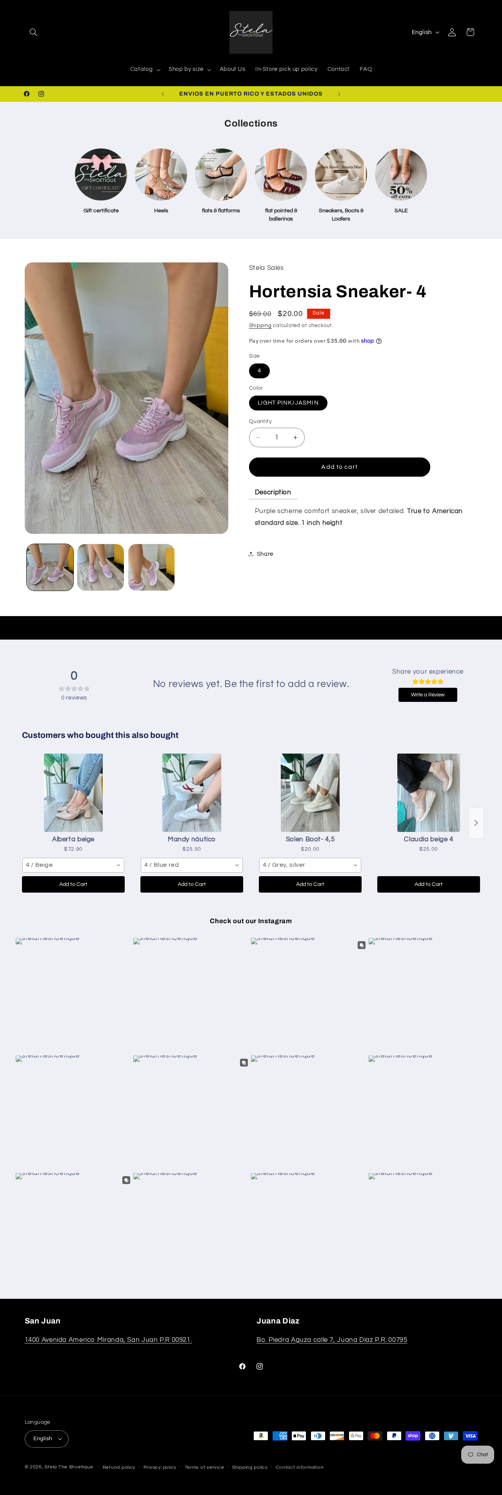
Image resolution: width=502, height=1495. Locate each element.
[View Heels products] (161, 174)
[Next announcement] (339, 94)
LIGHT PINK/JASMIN (288, 402)
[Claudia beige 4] (429, 793)
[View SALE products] (401, 174)
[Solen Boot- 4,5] (310, 793)
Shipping (260, 325)
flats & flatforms (221, 210)
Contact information (300, 1467)
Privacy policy (160, 1467)
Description (273, 492)
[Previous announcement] (162, 94)
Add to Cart (73, 884)
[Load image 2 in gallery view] (100, 567)
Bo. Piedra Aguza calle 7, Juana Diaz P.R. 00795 (331, 1339)
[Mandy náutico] (192, 793)
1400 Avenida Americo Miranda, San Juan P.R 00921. (108, 1339)
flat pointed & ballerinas (281, 215)
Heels (161, 210)
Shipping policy (250, 1467)
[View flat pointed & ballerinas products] (281, 174)
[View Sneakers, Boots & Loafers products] (341, 174)
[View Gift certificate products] (101, 174)
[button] (34, 32)
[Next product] (476, 823)
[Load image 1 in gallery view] (50, 567)
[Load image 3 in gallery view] (151, 567)
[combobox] (73, 865)
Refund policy (119, 1467)
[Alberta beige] (73, 793)
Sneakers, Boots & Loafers (341, 215)
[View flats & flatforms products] (221, 174)
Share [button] (265, 554)
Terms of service (204, 1467)
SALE (401, 210)
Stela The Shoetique (70, 1467)
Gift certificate (101, 210)
